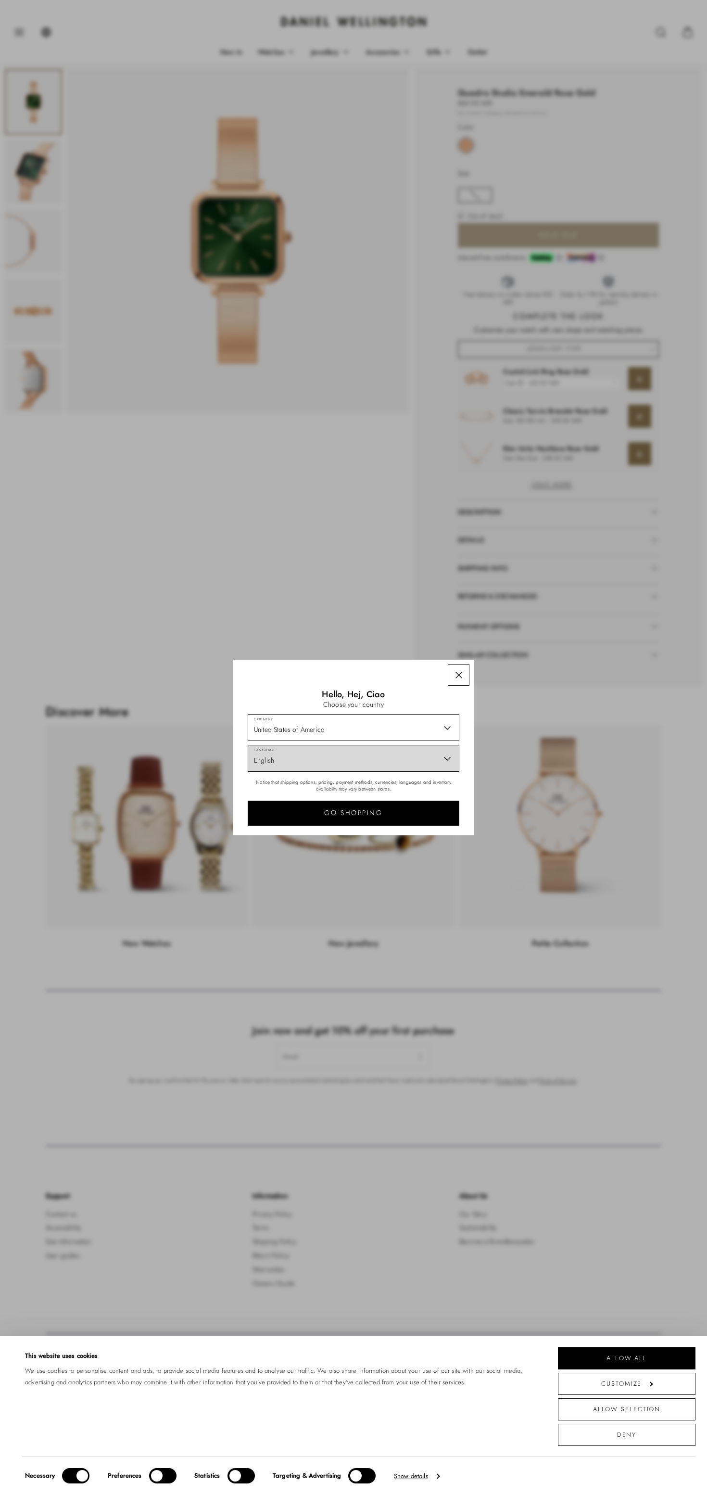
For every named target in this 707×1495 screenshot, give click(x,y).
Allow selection (627, 1409)
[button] (458, 674)
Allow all (626, 1358)
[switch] (163, 1475)
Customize (621, 1383)
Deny (627, 1434)
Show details (411, 1476)
